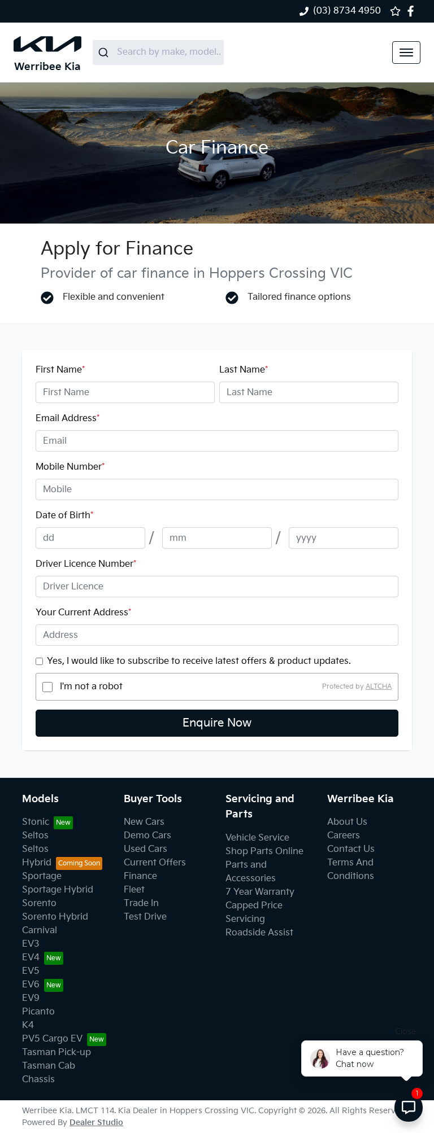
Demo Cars (147, 835)
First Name (60, 370)
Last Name (243, 370)
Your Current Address (83, 612)
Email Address (67, 418)
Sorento (39, 903)
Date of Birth (64, 515)
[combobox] (158, 52)
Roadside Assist (259, 933)
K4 (28, 1025)
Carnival (39, 930)
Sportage (42, 876)
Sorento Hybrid (55, 917)
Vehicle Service (257, 838)
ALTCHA (379, 687)
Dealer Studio (96, 1122)
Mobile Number (70, 467)
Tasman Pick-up (56, 1052)
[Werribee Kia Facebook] (412, 11)
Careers (343, 835)
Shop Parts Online (264, 851)
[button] (406, 52)
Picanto (38, 1012)
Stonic (35, 822)
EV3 (31, 944)
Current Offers (155, 863)
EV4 (31, 957)
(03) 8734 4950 (347, 11)
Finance (140, 876)
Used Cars (145, 849)
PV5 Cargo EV (52, 1039)
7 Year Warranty (259, 892)
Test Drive (145, 917)
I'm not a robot (91, 686)
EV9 (31, 998)
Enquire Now (217, 723)
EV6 (31, 984)
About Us (347, 822)
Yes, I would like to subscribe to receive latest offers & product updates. (199, 661)
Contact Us (351, 849)
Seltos (35, 835)
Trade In (141, 903)
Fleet (134, 890)
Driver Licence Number (86, 564)
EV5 (31, 971)
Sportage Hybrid (57, 890)
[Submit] (105, 52)
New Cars (144, 822)
